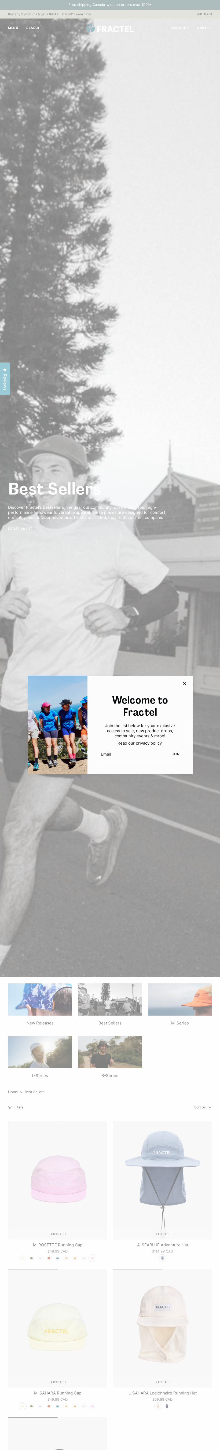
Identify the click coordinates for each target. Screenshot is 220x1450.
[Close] (184, 683)
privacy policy (149, 743)
